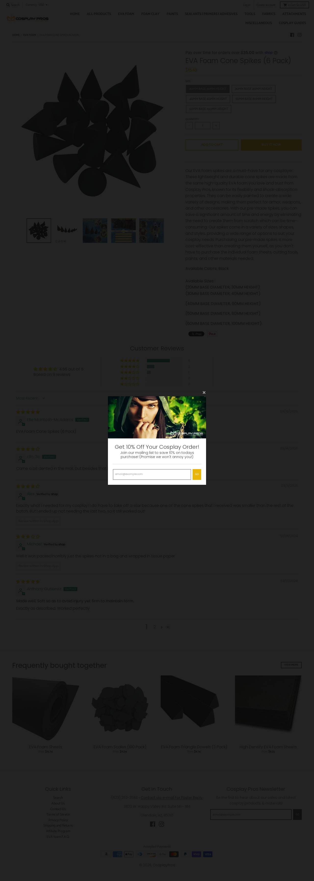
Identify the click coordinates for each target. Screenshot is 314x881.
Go (197, 474)
